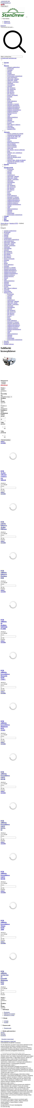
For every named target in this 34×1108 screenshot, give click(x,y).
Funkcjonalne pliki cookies (8, 1065)
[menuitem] (16, 62)
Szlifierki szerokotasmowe (14, 204)
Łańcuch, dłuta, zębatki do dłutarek (16, 160)
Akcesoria (10, 126)
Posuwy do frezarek (12, 95)
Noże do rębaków (12, 145)
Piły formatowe (11, 87)
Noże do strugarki (12, 147)
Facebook (3, 1035)
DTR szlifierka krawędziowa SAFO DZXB (5, 875)
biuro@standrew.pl (6, 3)
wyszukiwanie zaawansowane (8, 58)
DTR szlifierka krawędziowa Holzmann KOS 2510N (5, 725)
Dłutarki (9, 71)
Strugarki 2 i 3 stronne (13, 104)
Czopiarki (9, 70)
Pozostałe (9, 96)
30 (1, 402)
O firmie (6, 1021)
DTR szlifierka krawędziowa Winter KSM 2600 (5, 925)
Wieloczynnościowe (12, 117)
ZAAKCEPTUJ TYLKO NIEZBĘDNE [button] (11, 1105)
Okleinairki (10, 181)
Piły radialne (10, 90)
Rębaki (9, 99)
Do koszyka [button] (3, 490)
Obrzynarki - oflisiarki (13, 79)
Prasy (8, 98)
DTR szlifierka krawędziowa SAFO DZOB (5, 775)
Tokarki (9, 114)
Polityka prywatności (9, 1013)
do (1, 419)
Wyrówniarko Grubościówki (14, 76)
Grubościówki (11, 74)
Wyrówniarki (10, 121)
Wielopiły (9, 118)
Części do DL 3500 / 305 (13, 136)
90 (4, 402)
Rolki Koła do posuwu (13, 142)
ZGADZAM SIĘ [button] (5, 1106)
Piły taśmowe (10, 93)
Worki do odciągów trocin (14, 157)
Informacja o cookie (9, 1015)
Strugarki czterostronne (13, 105)
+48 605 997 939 (5, 1)
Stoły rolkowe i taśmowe (13, 124)
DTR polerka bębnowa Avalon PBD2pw (4, 525)
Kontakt (6, 1022)
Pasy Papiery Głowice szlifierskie (16, 149)
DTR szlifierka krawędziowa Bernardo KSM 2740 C (5, 675)
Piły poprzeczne (11, 89)
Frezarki (9, 73)
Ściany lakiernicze (12, 101)
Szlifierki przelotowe (12, 111)
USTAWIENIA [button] (5, 1103)
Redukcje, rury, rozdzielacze (14, 152)
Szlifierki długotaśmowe (13, 107)
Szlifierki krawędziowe (13, 108)
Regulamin (7, 1012)
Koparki (9, 123)
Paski (8, 151)
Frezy (8, 139)
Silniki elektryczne (12, 138)
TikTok (2, 1032)
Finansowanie (7, 1028)
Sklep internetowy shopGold (8, 1041)
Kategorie (3, 228)
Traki (8, 115)
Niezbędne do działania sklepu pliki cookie (13, 1053)
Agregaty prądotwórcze (13, 67)
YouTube (3, 1034)
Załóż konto (7, 23)
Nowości (6, 341)
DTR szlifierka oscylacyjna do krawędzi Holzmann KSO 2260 (4, 977)
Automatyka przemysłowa (14, 135)
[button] (2, 4)
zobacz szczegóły (3, 442)
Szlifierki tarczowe (12, 113)
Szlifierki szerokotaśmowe (14, 110)
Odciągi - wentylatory (13, 82)
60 (3, 402)
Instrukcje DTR (11, 129)
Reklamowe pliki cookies (7, 1083)
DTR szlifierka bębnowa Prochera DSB (4, 574)
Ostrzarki (9, 86)
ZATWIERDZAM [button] (5, 1097)
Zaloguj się (7, 21)
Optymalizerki (11, 85)
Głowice (9, 141)
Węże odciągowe (11, 155)
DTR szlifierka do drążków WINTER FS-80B (4, 624)
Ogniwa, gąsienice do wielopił (15, 133)
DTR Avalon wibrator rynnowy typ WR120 (4, 475)
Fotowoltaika (10, 127)
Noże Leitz (10, 148)
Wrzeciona (10, 158)
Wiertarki (9, 120)
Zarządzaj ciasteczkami (7, 1039)
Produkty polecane (9, 344)
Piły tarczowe (10, 92)
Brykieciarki (10, 68)
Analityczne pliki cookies (7, 1072)
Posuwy (9, 191)
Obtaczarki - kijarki (12, 80)
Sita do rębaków (11, 144)
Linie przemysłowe (12, 77)
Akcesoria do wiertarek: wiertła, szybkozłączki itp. (15, 162)
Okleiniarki (10, 83)
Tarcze (9, 154)
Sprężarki (9, 102)
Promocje (6, 342)
